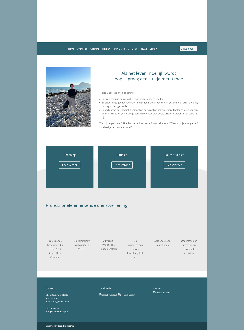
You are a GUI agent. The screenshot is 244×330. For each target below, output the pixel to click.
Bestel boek (188, 48)
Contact (153, 48)
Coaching (94, 48)
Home (71, 48)
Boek (134, 48)
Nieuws (143, 48)
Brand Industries (66, 326)
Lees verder (69, 165)
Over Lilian (82, 48)
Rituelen (106, 48)
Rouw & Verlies (120, 48)
